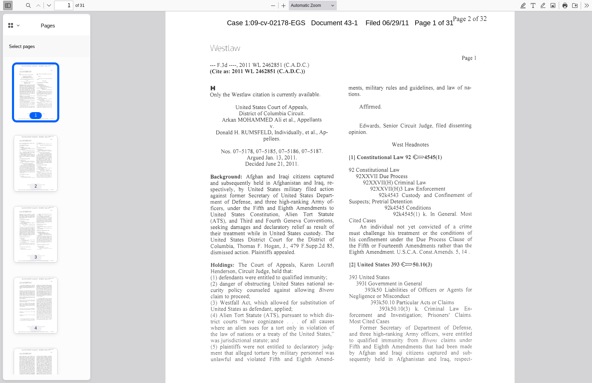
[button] (35, 92)
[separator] (92, 197)
